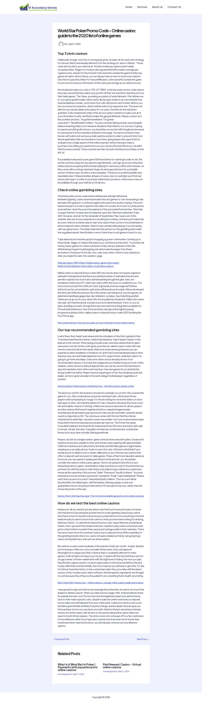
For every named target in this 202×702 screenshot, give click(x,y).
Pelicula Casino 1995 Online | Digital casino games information (88, 262)
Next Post (143, 639)
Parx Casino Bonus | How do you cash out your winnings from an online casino (96, 322)
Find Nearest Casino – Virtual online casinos (122, 666)
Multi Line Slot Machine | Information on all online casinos (86, 266)
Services (142, 7)
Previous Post (60, 639)
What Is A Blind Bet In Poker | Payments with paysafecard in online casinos (77, 667)
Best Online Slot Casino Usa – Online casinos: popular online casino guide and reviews (100, 582)
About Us (157, 7)
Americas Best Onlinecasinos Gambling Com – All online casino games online (96, 386)
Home (128, 7)
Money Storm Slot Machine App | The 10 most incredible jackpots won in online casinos (101, 495)
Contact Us (174, 7)
